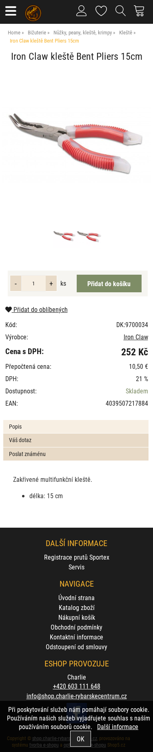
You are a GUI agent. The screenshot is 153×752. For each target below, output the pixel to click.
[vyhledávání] (121, 13)
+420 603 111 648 (76, 686)
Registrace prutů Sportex (76, 557)
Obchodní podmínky (76, 627)
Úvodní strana (76, 597)
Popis (15, 426)
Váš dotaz (20, 440)
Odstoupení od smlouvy (76, 646)
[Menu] (10, 11)
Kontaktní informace (76, 636)
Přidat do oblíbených (40, 309)
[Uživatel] (101, 9)
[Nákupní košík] (141, 13)
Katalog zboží (77, 607)
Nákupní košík (76, 617)
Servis (76, 566)
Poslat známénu (27, 454)
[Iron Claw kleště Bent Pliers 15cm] (76, 144)
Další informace (117, 726)
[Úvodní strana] (33, 10)
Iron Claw (136, 336)
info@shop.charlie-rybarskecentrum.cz (77, 695)
